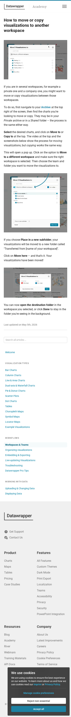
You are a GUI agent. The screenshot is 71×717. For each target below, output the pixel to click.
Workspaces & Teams (16, 444)
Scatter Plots (12, 396)
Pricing (8, 578)
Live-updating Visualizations (20, 460)
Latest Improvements (50, 640)
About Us (42, 634)
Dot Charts (11, 401)
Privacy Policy (45, 652)
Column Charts (13, 375)
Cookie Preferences (48, 658)
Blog (7, 634)
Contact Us (16, 537)
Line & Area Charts (15, 380)
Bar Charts (11, 370)
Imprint (38, 684)
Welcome (10, 352)
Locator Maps (12, 421)
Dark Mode (43, 572)
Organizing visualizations (18, 450)
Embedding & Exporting (17, 455)
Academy (40, 7)
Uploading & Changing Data (20, 488)
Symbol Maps (12, 416)
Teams (41, 590)
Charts (8, 560)
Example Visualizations (17, 427)
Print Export (44, 578)
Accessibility (44, 596)
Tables (8, 406)
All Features (44, 560)
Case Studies (12, 584)
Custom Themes (47, 566)
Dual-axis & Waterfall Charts (20, 385)
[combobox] (35, 340)
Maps (7, 566)
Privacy (41, 602)
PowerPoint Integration (51, 614)
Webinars (10, 652)
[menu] (64, 6)
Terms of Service (47, 664)
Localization (44, 584)
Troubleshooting (14, 465)
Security (42, 608)
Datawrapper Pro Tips (17, 470)
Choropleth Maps (14, 411)
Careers (41, 646)
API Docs (9, 664)
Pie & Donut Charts (15, 390)
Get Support (16, 531)
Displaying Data (13, 493)
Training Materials (15, 658)
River (7, 646)
